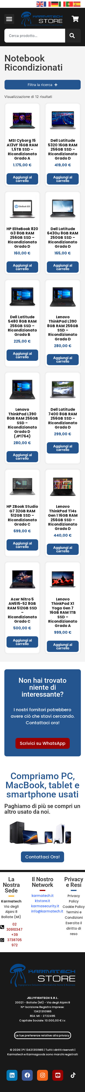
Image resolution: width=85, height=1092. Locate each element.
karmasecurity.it (45, 906)
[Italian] (62, 4)
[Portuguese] (69, 4)
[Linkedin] (12, 1075)
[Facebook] (27, 1075)
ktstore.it (42, 901)
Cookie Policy (74, 906)
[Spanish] (77, 4)
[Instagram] (42, 1075)
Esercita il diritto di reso (74, 928)
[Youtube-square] (57, 1075)
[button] (9, 19)
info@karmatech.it (47, 911)
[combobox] (34, 36)
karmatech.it (43, 895)
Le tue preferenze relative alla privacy (42, 1035)
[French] (47, 4)
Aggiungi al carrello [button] (22, 179)
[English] (40, 4)
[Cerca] (73, 36)
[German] (55, 4)
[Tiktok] (73, 1075)
